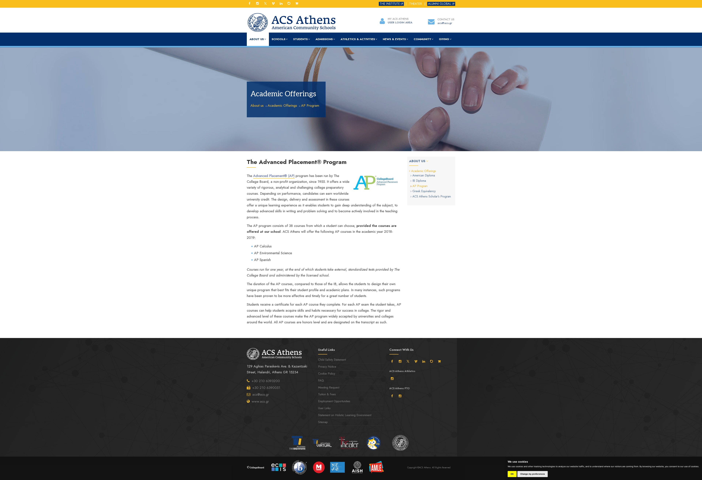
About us (257, 39)
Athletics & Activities (358, 39)
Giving (444, 39)
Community (422, 39)
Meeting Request (328, 387)
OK (512, 474)
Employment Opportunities (334, 401)
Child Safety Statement (332, 360)
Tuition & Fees (327, 394)
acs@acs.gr (260, 394)
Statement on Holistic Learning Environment (344, 415)
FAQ (321, 380)
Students (300, 39)
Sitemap (323, 422)
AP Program (310, 105)
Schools (278, 39)
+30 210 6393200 (266, 380)
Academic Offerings (282, 105)
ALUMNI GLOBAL (439, 4)
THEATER (415, 4)
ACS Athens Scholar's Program (431, 196)
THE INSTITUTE (390, 4)
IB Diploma (419, 181)
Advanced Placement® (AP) (274, 175)
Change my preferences (532, 474)
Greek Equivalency (424, 191)
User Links (324, 408)
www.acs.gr (260, 401)
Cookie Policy (326, 373)
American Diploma (423, 175)
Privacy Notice (327, 367)
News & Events (394, 39)
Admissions (324, 39)
